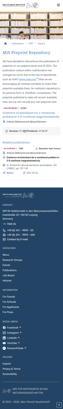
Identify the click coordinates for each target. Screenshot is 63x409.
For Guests (9, 296)
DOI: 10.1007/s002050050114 (33, 173)
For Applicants (11, 306)
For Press (8, 312)
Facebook (13, 327)
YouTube (12, 343)
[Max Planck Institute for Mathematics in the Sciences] (5, 43)
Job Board (8, 275)
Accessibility (10, 373)
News (6, 254)
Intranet (7, 280)
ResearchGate (15, 348)
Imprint (7, 363)
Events (6, 265)
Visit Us (11, 223)
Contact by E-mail (17, 239)
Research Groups (12, 259)
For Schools (9, 301)
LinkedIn (12, 337)
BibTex (10, 173)
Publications (10, 270)
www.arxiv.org (28, 79)
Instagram (13, 332)
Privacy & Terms (12, 368)
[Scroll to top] (59, 405)
